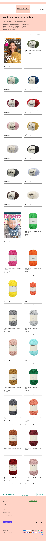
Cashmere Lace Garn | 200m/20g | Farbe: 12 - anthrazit (12, 180)
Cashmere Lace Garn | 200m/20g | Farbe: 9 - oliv (33, 51)
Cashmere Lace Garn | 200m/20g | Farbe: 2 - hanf (12, 157)
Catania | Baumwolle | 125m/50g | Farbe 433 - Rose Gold (12, 358)
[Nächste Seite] (31, 490)
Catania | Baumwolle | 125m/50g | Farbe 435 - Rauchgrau (12, 329)
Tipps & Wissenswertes (8, 517)
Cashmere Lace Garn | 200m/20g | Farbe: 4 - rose (12, 134)
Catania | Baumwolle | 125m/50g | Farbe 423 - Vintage (33, 478)
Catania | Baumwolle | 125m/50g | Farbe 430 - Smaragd (33, 388)
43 (27, 489)
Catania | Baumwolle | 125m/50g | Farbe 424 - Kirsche (12, 478)
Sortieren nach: (19, 34)
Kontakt (4, 504)
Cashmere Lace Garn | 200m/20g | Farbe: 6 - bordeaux (12, 111)
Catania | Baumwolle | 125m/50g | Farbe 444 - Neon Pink (12, 269)
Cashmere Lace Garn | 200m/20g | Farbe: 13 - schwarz (33, 157)
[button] (2, 9)
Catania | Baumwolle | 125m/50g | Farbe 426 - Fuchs (12, 449)
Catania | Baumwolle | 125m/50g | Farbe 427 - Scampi (33, 418)
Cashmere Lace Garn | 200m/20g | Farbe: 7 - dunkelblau (33, 88)
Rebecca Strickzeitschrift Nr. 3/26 (10, 65)
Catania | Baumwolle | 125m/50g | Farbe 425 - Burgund (33, 449)
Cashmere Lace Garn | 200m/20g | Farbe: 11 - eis (33, 180)
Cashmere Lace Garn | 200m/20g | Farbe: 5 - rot (33, 111)
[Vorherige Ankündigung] (2, 3)
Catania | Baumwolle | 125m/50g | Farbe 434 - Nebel (33, 329)
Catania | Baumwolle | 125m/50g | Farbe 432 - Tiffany (33, 358)
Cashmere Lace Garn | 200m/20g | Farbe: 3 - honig (33, 134)
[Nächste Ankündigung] (43, 3)
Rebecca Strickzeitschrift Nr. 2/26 (10, 240)
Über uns (5, 501)
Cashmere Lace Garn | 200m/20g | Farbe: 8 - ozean (12, 88)
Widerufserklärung (7, 512)
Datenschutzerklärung (7, 515)
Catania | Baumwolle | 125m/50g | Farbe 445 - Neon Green (33, 232)
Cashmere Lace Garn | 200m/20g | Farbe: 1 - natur (33, 203)
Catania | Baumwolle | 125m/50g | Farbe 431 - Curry (12, 388)
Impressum (5, 507)
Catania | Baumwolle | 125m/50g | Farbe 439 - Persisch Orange (33, 300)
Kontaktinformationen (34, 538)
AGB (4, 509)
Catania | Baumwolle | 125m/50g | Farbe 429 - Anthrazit (12, 418)
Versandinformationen (7, 498)
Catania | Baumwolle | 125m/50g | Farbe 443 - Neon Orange (33, 269)
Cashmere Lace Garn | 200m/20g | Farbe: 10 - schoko (12, 203)
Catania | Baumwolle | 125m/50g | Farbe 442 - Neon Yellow (12, 300)
